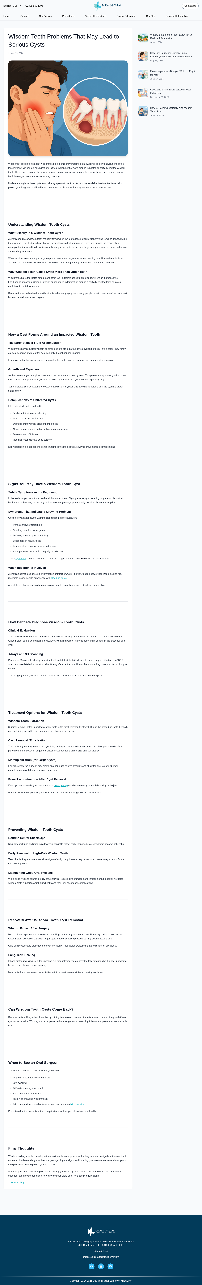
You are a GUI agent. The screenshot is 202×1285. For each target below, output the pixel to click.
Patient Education (126, 16)
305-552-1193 (35, 6)
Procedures (68, 16)
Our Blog (150, 16)
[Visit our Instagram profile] (101, 1266)
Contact (24, 16)
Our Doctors (45, 16)
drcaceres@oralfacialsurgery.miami (101, 1257)
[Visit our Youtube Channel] (91, 1266)
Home (6, 16)
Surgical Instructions (95, 16)
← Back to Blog (16, 1182)
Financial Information (177, 16)
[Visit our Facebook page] (110, 1266)
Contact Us (190, 6)
